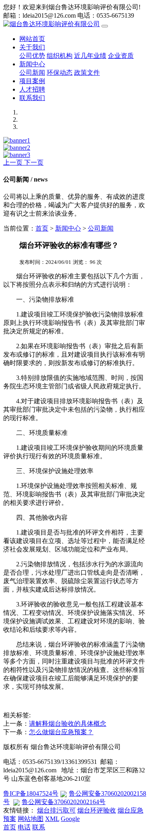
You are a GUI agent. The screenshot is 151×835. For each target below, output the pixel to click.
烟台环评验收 (96, 810)
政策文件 (87, 72)
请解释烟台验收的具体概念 (67, 723)
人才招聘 (32, 89)
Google (70, 818)
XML (52, 818)
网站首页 (32, 38)
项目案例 (32, 81)
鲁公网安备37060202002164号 (63, 801)
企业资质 (121, 55)
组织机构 (59, 55)
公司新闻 (32, 72)
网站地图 (30, 818)
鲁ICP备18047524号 (30, 793)
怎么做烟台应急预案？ (61, 732)
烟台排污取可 (56, 810)
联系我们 (32, 97)
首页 (41, 228)
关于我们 (32, 47)
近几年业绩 (90, 55)
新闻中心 (32, 64)
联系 (38, 827)
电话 (24, 827)
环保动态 (59, 72)
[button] (13, 162)
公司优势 (32, 55)
